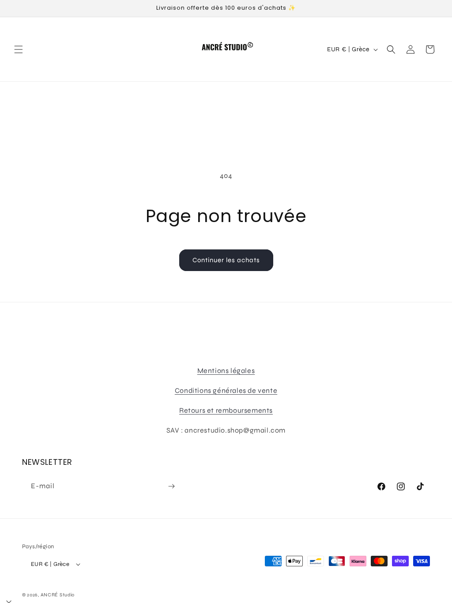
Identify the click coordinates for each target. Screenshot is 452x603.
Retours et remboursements (226, 410)
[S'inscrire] (171, 486)
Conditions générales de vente (226, 390)
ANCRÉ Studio (58, 595)
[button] (18, 49)
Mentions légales (226, 370)
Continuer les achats (226, 260)
